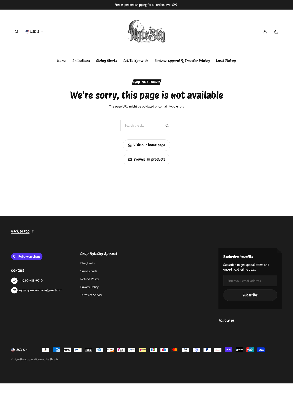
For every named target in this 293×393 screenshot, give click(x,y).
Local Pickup (226, 61)
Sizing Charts (106, 61)
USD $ (34, 31)
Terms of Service (91, 295)
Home (61, 61)
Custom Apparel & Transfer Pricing (182, 61)
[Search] (167, 125)
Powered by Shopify (47, 359)
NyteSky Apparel (23, 359)
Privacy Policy (89, 287)
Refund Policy (89, 279)
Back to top (20, 231)
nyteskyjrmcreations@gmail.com (40, 290)
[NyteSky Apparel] (146, 32)
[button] (16, 31)
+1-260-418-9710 (31, 281)
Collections (81, 61)
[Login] (265, 31)
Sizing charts (88, 271)
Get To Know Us (135, 61)
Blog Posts (87, 263)
